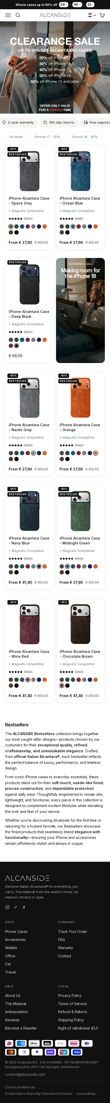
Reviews (12, 1020)
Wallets (11, 948)
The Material (15, 1004)
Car (8, 964)
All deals (16, 137)
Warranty (65, 948)
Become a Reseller (21, 1028)
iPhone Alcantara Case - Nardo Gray (29, 427)
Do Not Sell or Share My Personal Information (38, 1094)
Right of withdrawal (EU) (78, 1028)
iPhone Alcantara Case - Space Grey (29, 200)
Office (10, 956)
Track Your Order (72, 931)
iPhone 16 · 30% (85, 137)
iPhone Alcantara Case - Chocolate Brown (80, 653)
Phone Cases (16, 931)
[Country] (92, 15)
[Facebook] (23, 908)
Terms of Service (72, 1004)
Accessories (15, 939)
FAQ (61, 939)
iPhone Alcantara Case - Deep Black (29, 313)
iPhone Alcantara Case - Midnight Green (80, 540)
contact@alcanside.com (25, 1074)
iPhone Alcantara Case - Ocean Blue (80, 200)
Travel (10, 972)
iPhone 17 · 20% (47, 137)
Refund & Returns (72, 1011)
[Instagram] (7, 908)
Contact (64, 956)
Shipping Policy (71, 1020)
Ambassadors (16, 1011)
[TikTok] (15, 908)
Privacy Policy (70, 995)
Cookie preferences (20, 1087)
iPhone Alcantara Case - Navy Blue (29, 540)
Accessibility (86, 1094)
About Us (12, 995)
